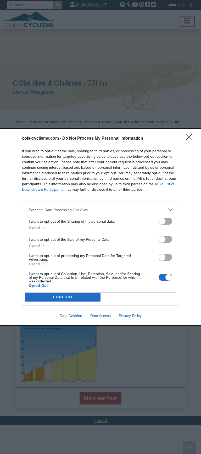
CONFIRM (62, 297)
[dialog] (100, 227)
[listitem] (100, 209)
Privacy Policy (130, 316)
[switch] (165, 221)
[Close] (191, 139)
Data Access (100, 316)
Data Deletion (71, 316)
